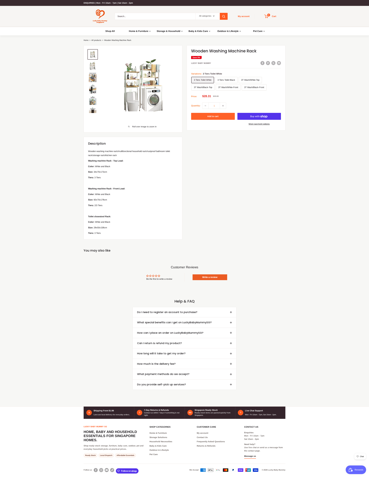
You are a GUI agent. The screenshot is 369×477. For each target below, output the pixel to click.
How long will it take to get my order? (161, 353)
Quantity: (195, 105)
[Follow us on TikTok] (112, 470)
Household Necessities (160, 441)
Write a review (209, 277)
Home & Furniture (138, 31)
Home (86, 40)
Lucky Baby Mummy (201, 63)
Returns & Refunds (206, 446)
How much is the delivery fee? (156, 364)
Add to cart (213, 116)
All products (96, 40)
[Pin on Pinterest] (268, 63)
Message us (250, 456)
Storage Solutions (158, 437)
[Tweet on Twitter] (273, 63)
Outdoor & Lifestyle (228, 31)
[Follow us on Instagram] (101, 470)
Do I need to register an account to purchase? (167, 312)
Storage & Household (168, 31)
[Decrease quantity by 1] (205, 106)
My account (244, 16)
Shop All (110, 31)
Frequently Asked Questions (211, 441)
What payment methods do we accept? (163, 374)
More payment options (259, 124)
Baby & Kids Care (198, 31)
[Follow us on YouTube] (107, 470)
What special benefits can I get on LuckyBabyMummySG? (174, 322)
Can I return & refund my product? (159, 343)
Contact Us (202, 437)
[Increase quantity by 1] (223, 106)
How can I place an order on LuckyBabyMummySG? (170, 333)
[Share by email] (279, 63)
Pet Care (257, 31)
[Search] (224, 16)
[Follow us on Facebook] (96, 470)
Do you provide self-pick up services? (161, 384)
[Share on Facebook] (262, 63)
